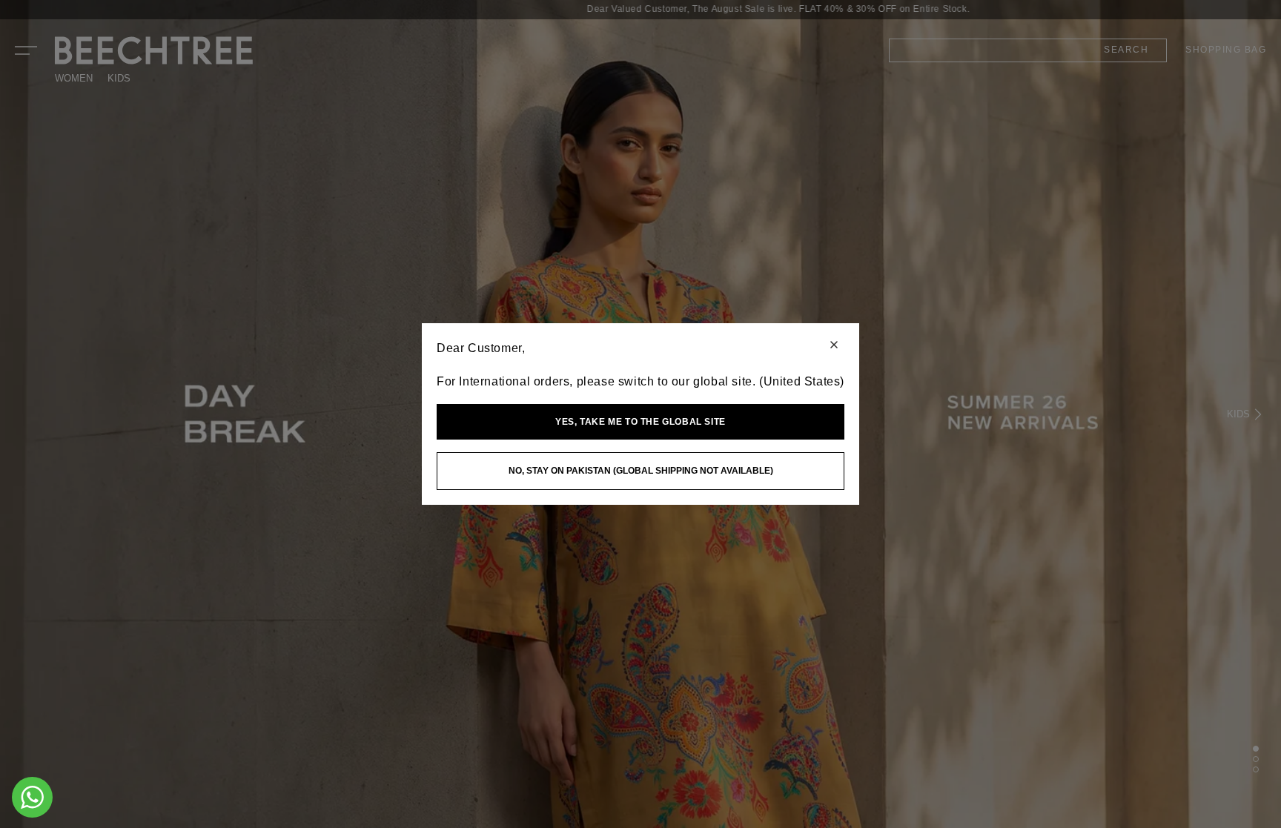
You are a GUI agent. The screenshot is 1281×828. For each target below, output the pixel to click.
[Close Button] (834, 346)
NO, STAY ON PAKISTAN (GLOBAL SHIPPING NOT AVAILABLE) (641, 471)
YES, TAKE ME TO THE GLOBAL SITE (640, 422)
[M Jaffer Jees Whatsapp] (32, 797)
